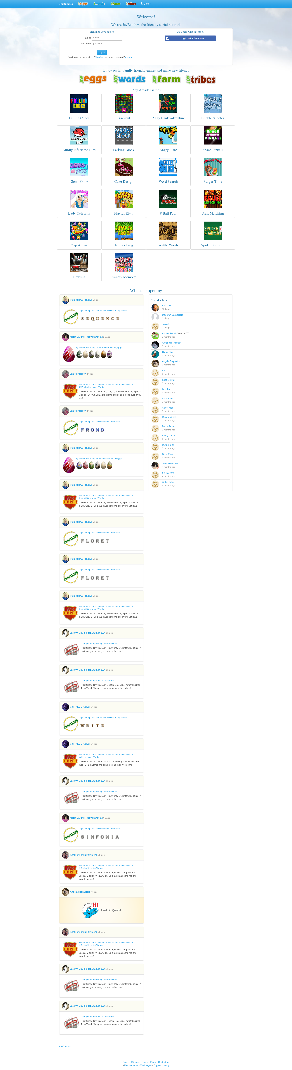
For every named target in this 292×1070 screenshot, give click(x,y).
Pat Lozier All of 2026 (81, 299)
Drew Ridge (168, 454)
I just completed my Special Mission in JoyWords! (103, 310)
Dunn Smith (168, 445)
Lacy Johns (168, 398)
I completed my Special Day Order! (97, 680)
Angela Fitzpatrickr (80, 891)
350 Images (146, 1065)
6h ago (94, 707)
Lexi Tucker (168, 389)
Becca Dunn (168, 426)
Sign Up (99, 57)
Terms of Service (131, 1062)
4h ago (90, 374)
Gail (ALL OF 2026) (80, 706)
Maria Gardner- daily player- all (86, 336)
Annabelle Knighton (171, 342)
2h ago (96, 300)
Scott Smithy (168, 380)
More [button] (146, 3)
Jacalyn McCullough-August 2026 (88, 632)
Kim (164, 370)
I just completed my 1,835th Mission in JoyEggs (99, 347)
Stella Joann (168, 472)
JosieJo (166, 324)
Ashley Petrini (169, 333)
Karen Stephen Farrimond (83, 854)
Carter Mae (167, 407)
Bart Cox (166, 305)
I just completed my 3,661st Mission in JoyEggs (99, 458)
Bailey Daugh (168, 435)
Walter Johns (168, 482)
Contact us (163, 1062)
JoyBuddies (65, 1046)
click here (130, 57)
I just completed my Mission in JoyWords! (100, 421)
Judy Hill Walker (170, 463)
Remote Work (131, 1065)
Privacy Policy (149, 1062)
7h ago (101, 855)
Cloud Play (167, 352)
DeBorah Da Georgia (172, 315)
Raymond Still (169, 417)
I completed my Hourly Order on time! (99, 643)
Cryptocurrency (161, 1065)
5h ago (96, 448)
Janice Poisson (78, 373)
